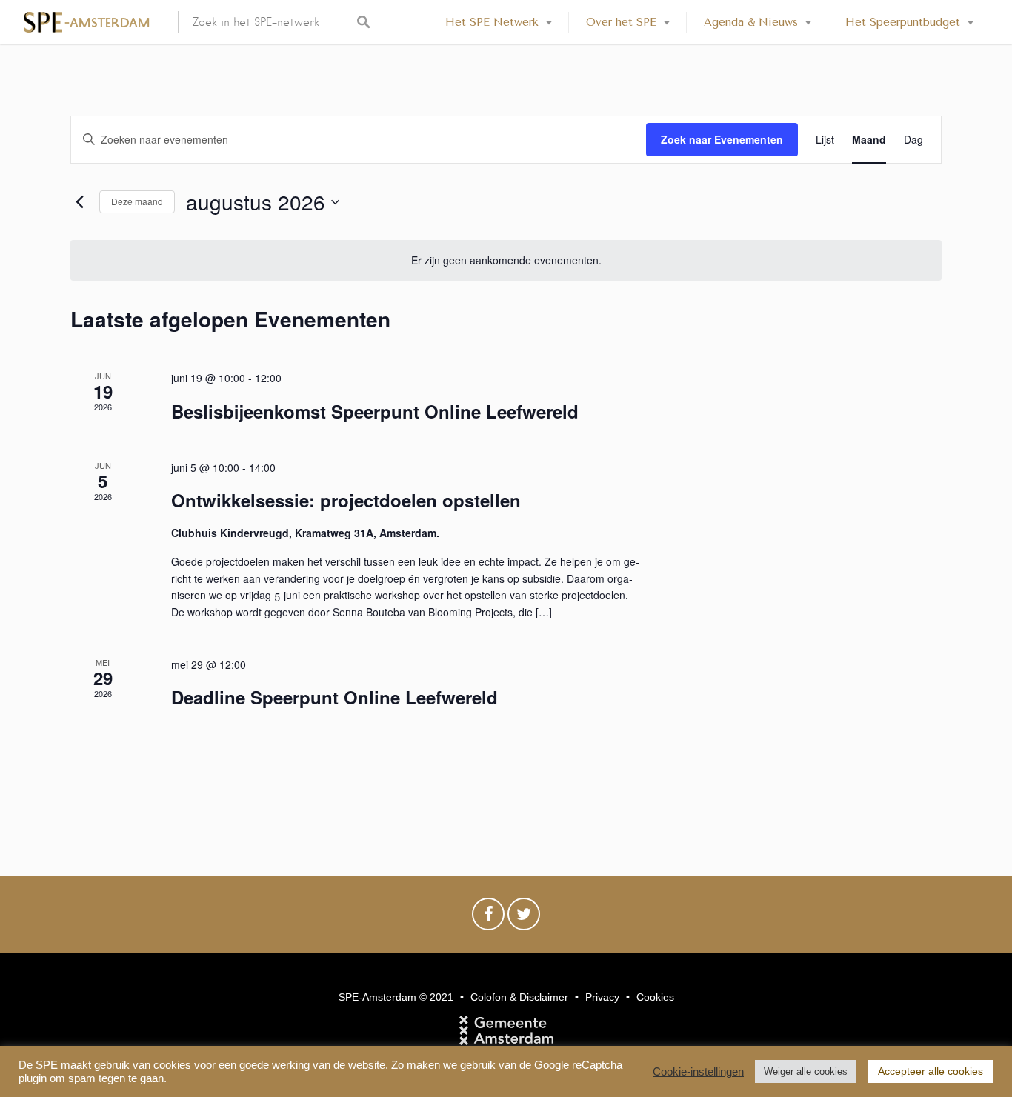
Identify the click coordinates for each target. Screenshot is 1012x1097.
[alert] (506, 260)
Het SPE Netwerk (492, 22)
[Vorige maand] (79, 202)
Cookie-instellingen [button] (698, 1072)
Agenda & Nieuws (751, 22)
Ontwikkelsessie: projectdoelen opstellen (346, 500)
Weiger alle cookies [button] (806, 1071)
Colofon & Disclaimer (519, 997)
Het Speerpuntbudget (902, 22)
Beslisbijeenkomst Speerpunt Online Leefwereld (375, 411)
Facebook (488, 917)
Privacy (602, 997)
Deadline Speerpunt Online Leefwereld (334, 697)
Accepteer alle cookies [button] (930, 1071)
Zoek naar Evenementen (722, 139)
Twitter (524, 917)
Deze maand (137, 201)
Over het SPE (621, 22)
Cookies (655, 997)
